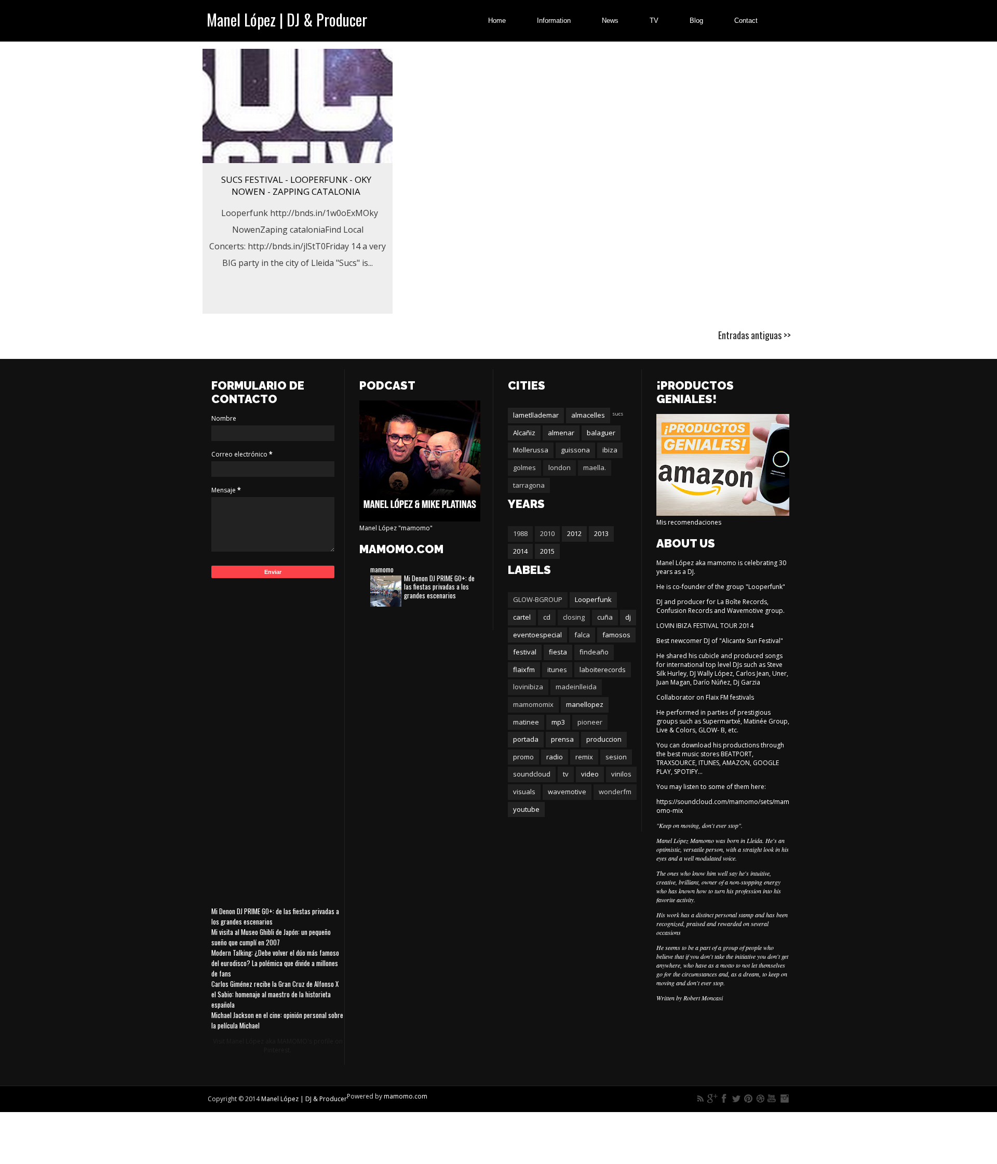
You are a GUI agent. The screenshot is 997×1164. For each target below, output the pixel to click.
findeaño (594, 652)
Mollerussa (530, 449)
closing (574, 617)
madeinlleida (576, 686)
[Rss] (700, 1098)
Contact (746, 20)
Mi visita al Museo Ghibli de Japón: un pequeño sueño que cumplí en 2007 (271, 937)
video (590, 774)
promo (523, 756)
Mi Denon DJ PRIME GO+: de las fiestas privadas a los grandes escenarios (439, 587)
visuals (524, 791)
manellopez (584, 704)
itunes (557, 669)
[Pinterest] (748, 1098)
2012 (574, 533)
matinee (526, 722)
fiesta (558, 652)
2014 (520, 551)
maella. (594, 467)
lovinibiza (528, 686)
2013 (601, 533)
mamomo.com (405, 1096)
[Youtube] (772, 1098)
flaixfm (524, 669)
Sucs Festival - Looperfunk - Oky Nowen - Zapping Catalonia (296, 185)
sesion (616, 756)
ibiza (609, 449)
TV (654, 20)
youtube (526, 809)
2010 (547, 533)
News (610, 20)
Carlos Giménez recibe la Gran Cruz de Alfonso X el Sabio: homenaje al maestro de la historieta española (275, 994)
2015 (547, 551)
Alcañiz (524, 432)
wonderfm (615, 791)
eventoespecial (537, 634)
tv (566, 774)
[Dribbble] (760, 1098)
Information (554, 20)
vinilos (621, 774)
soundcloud (531, 774)
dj (628, 617)
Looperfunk (593, 599)
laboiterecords (603, 669)
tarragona (529, 485)
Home (497, 20)
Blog (696, 20)
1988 (520, 533)
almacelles (588, 415)
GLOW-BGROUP (537, 599)
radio (554, 756)
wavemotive (567, 791)
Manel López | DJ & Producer (287, 19)
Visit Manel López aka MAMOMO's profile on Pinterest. (278, 1045)
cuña (605, 617)
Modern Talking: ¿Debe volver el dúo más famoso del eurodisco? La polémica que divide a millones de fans (275, 963)
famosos (616, 634)
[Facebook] (724, 1098)
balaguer (601, 432)
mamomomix (533, 704)
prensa (562, 739)
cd (546, 617)
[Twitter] (736, 1098)
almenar (561, 432)
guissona (575, 449)
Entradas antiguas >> (754, 335)
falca (582, 634)
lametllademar (536, 415)
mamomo (382, 569)
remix (584, 756)
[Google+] (712, 1098)
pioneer (589, 722)
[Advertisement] (278, 740)
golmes (524, 467)
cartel (522, 617)
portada (525, 739)
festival (524, 652)
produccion (604, 739)
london (559, 467)
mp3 (558, 722)
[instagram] (784, 1098)
